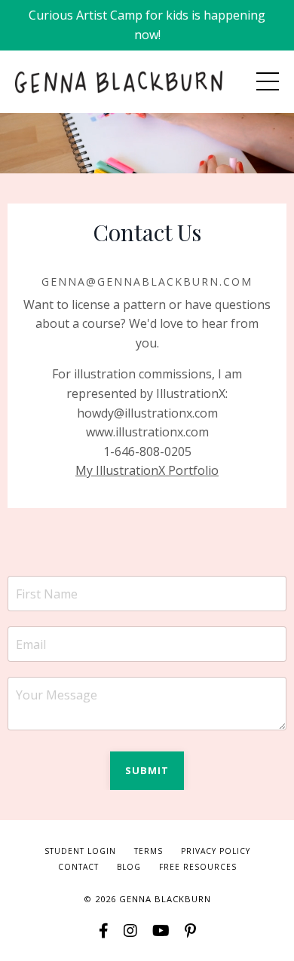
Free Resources (198, 867)
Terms (148, 851)
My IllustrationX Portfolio (147, 470)
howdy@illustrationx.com (147, 413)
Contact (78, 867)
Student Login (80, 851)
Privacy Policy (215, 851)
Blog (129, 867)
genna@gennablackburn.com (147, 281)
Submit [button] (147, 770)
